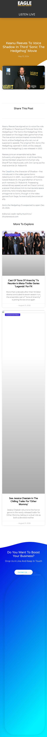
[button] (21, 8)
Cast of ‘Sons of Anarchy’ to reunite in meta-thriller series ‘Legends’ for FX (23, 283)
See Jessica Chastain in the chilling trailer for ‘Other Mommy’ (23, 501)
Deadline (10, 172)
